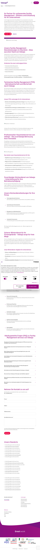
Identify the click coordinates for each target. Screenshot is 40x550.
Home (2, 5)
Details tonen (34, 282)
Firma (5, 399)
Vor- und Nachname (8, 393)
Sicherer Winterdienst (9, 71)
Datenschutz (21, 548)
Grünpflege (22, 502)
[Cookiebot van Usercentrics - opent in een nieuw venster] (34, 262)
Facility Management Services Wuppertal (13, 489)
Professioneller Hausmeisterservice (12, 67)
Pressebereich (6, 513)
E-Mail (5, 405)
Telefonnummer (7, 411)
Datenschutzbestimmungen (14, 428)
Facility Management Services (26, 503)
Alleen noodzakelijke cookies (20, 286)
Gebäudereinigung (24, 499)
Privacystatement (20, 272)
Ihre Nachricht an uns (8, 417)
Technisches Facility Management (11, 65)
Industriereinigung (24, 500)
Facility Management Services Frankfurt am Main (14, 463)
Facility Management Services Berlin (12, 446)
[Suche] (32, 2)
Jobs (5, 516)
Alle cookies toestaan (33, 286)
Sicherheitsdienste (24, 505)
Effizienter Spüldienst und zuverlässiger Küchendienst (15, 69)
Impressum (26, 548)
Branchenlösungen (24, 506)
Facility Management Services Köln (11, 471)
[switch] (15, 279)
